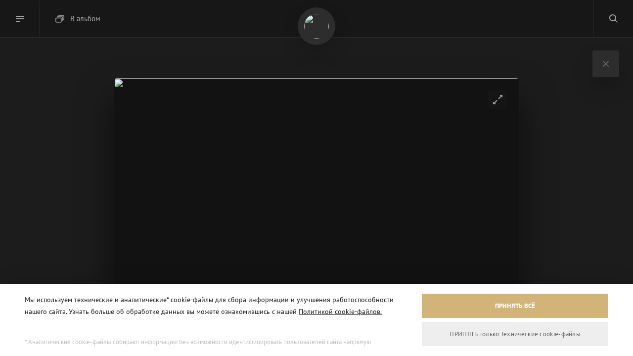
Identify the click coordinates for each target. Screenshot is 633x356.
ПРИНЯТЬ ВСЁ (515, 306)
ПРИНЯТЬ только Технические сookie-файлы (515, 334)
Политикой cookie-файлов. (340, 311)
